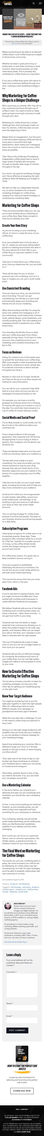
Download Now (22, 1091)
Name (9, 1003)
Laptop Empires (9, 3)
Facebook (14, 884)
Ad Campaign (16, 887)
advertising (26, 887)
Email (9, 1016)
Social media (23, 892)
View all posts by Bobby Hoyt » (15, 942)
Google (5, 892)
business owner (8, 889)
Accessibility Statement (22, 1119)
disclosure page (23, 1132)
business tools (20, 889)
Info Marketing (24, 884)
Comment (11, 972)
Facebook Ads (32, 889)
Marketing (13, 892)
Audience (35, 887)
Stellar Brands (11, 1117)
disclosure (14, 44)
